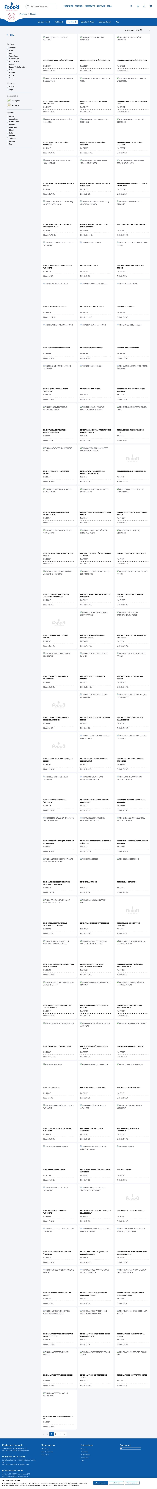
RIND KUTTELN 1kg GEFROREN (128, 1087)
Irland (11, 130)
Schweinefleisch (105, 22)
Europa (12, 125)
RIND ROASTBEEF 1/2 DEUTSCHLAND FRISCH (57, 1294)
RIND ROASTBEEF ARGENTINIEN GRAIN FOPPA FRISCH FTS (58, 1335)
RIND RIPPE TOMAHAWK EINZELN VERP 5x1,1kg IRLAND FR (132, 1253)
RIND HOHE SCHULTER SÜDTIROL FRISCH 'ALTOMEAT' (129, 1006)
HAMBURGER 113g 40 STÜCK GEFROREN (95, 60)
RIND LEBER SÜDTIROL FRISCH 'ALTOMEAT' (91, 1129)
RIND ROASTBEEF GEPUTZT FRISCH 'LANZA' (93, 1376)
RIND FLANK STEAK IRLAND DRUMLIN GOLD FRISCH (94, 801)
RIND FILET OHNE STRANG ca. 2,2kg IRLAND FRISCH (130, 719)
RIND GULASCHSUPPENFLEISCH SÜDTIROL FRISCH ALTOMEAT (92, 965)
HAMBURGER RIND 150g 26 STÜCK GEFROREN (56, 143)
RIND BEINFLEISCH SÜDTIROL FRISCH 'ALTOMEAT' (57, 267)
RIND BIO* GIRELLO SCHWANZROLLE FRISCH (130, 267)
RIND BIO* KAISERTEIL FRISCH (54, 307)
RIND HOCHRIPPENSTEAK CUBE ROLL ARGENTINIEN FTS (57, 1006)
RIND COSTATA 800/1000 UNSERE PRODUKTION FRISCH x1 (92, 472)
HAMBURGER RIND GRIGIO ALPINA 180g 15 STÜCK (58, 184)
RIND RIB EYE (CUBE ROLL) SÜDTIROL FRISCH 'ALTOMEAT (94, 1253)
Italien (11, 133)
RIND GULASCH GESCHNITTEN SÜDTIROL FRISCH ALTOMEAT (58, 965)
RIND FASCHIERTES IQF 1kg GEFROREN (131, 553)
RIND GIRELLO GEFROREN (126, 882)
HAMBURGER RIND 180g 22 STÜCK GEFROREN (93, 143)
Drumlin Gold (14, 62)
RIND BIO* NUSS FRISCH (126, 307)
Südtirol (12, 136)
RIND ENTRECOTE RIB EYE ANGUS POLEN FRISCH (95, 513)
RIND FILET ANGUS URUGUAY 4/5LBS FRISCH (130, 595)
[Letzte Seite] (64, 1434)
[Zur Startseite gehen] (12, 6)
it (131, 6)
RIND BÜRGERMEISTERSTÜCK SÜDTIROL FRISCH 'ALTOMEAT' (95, 431)
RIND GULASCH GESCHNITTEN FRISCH (94, 923)
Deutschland (14, 122)
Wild (117, 22)
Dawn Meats (14, 59)
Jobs (82, 1461)
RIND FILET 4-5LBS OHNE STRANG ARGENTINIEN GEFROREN (56, 595)
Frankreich (13, 127)
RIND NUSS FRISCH (124, 1170)
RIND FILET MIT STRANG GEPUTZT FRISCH (130, 677)
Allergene (11, 83)
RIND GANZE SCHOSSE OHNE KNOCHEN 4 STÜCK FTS (95, 842)
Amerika (12, 116)
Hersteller (11, 44)
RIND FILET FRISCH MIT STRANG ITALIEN (55, 636)
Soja (11, 90)
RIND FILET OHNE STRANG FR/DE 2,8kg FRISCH (58, 760)
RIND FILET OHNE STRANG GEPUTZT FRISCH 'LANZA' (93, 760)
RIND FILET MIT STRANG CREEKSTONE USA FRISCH (131, 636)
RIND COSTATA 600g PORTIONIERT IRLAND (56, 472)
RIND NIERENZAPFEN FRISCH (54, 1170)
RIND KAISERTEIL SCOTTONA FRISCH (57, 1046)
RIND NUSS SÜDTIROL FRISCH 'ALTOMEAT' (54, 1212)
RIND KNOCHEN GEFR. (51, 1087)
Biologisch (16, 101)
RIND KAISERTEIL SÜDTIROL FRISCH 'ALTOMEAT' (94, 1047)
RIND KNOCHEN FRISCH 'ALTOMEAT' (130, 1046)
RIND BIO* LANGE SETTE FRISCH (92, 307)
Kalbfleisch (59, 22)
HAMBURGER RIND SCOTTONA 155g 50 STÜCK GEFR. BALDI (57, 225)
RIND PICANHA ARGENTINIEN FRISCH (131, 1211)
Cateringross (85, 1458)
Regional (15, 105)
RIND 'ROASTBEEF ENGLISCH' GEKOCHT (131, 224)
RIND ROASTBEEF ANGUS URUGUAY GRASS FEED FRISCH (130, 1294)
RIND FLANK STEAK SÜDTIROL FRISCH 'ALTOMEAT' (131, 801)
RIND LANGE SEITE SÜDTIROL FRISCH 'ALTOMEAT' (57, 1129)
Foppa (11, 64)
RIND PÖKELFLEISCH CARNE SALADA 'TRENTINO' (57, 1253)
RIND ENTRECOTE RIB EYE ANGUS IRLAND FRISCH (56, 513)
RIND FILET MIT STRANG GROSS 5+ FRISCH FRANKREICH (56, 719)
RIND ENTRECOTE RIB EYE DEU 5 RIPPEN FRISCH (132, 513)
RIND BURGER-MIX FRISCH (90, 389)
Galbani (12, 73)
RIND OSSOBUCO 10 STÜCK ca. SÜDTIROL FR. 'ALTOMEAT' (95, 1212)
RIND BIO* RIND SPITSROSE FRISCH (56, 348)
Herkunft (10, 113)
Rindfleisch (72, 22)
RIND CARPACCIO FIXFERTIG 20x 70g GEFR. (130, 431)
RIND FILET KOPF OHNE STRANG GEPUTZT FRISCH (92, 636)
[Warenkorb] (150, 6)
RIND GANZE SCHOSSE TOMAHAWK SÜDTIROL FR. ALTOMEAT (56, 883)
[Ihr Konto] (144, 6)
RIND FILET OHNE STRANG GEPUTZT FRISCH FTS (130, 760)
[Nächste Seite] (60, 1434)
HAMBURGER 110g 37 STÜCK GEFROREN (58, 60)
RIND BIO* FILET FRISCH (89, 266)
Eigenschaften (12, 96)
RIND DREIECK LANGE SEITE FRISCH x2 (131, 471)
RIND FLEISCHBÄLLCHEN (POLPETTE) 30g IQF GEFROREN (58, 842)
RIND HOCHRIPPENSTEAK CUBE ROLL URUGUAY (94, 1006)
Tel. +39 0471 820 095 (9, 1451)
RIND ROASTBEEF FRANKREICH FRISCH (58, 1375)
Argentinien (13, 119)
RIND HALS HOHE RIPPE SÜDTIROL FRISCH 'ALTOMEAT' (130, 965)
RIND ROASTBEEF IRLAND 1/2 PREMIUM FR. (58, 1417)
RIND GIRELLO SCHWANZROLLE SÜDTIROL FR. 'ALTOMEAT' (55, 924)
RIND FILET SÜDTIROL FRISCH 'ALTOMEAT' (54, 801)
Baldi (11, 50)
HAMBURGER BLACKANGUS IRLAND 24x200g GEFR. (56, 102)
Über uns (84, 1449)
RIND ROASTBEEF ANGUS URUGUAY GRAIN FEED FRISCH (93, 1294)
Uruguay (12, 141)
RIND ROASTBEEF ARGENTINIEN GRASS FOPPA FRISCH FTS (95, 1335)
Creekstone (13, 56)
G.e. (10, 70)
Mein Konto (45, 1449)
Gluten (11, 87)
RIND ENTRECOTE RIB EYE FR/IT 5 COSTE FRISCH (58, 554)
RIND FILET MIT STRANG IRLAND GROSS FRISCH (95, 719)
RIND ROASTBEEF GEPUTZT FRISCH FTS (132, 1375)
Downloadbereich (47, 1452)
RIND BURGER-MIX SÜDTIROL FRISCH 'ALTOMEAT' (131, 390)
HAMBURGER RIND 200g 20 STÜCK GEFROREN (130, 143)
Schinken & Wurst (87, 22)
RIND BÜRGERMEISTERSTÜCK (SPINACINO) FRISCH (54, 431)
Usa (10, 144)
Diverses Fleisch (44, 22)
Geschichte (84, 1452)
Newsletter (45, 1455)
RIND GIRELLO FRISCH (88, 882)
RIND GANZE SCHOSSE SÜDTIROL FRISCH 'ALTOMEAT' (132, 842)
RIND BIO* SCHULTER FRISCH (128, 348)
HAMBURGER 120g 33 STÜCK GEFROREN (132, 60)
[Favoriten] (138, 6)
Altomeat (12, 48)
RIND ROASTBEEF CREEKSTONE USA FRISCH (131, 1335)
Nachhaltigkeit (85, 1455)
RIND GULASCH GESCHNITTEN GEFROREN (128, 924)
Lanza (11, 78)
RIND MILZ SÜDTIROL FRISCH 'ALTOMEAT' (128, 1129)
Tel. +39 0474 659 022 (9, 1464)
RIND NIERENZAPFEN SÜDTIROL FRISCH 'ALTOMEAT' (95, 1171)
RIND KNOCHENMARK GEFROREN (92, 1087)
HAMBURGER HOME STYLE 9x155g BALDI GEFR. (132, 102)
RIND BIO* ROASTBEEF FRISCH (91, 348)
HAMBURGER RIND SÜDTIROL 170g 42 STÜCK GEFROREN (94, 225)
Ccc (10, 53)
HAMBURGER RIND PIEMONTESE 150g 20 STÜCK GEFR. (95, 184)
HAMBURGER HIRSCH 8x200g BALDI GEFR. (93, 102)
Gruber (11, 75)
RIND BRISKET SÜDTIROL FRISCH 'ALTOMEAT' (55, 390)
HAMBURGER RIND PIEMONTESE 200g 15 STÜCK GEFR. (132, 184)
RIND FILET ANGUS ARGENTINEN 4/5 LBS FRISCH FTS (95, 595)
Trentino (12, 138)
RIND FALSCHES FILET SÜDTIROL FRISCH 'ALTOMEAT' (95, 554)
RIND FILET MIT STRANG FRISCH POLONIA (92, 677)
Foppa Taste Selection (17, 67)
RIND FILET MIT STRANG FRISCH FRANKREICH (55, 677)
